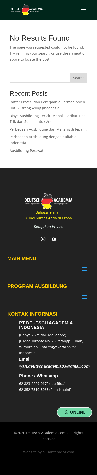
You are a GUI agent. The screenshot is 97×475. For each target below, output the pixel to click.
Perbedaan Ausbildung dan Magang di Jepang (48, 129)
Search (79, 77)
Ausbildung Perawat (26, 150)
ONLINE (77, 412)
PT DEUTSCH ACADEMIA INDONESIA (46, 325)
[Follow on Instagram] (43, 239)
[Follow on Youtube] (53, 239)
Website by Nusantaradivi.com (48, 452)
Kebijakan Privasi (48, 226)
